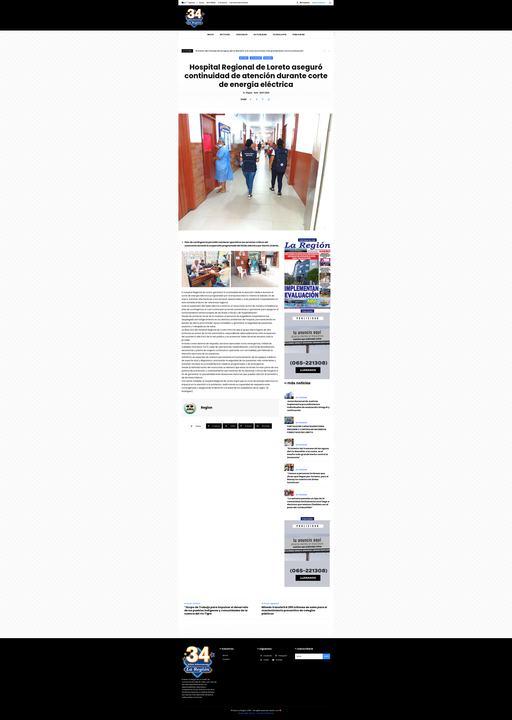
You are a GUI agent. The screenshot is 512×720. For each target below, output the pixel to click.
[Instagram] (276, 655)
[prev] (324, 51)
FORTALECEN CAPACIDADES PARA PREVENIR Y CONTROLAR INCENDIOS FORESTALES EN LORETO (306, 429)
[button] (330, 2)
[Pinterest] (262, 99)
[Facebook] (250, 99)
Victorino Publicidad (265, 713)
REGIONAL (268, 58)
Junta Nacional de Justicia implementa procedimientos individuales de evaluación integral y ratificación (308, 406)
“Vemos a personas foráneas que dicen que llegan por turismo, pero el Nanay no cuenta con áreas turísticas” (307, 478)
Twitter (266, 660)
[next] (328, 51)
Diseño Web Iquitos (246, 713)
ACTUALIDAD (256, 58)
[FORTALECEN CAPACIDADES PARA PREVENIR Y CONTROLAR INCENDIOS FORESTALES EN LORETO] (289, 420)
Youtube (279, 660)
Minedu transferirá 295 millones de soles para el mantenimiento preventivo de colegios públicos (294, 610)
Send (326, 656)
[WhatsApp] (268, 99)
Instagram (282, 656)
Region (249, 92)
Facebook (268, 656)
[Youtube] (273, 660)
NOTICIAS (243, 58)
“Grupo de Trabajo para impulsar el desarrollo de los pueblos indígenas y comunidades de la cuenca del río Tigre (216, 610)
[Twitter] (256, 99)
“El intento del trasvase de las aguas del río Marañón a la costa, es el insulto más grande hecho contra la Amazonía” (308, 453)
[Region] (192, 407)
